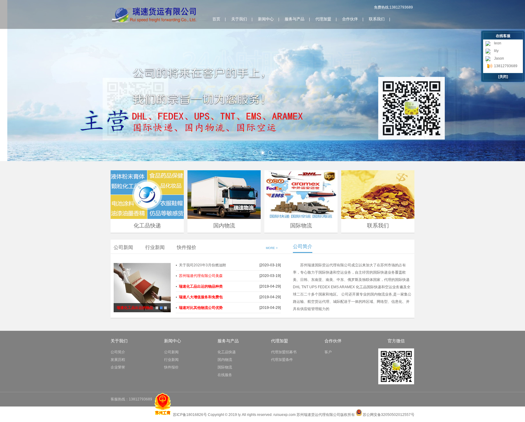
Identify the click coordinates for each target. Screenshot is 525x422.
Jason (499, 58)
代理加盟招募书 (284, 352)
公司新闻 (123, 247)
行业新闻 (155, 247)
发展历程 (118, 360)
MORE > (272, 248)
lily (496, 51)
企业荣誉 (118, 367)
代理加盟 (323, 19)
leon (497, 43)
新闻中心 (266, 19)
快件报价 (186, 247)
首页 (216, 19)
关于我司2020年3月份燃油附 (202, 265)
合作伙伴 (350, 19)
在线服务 (225, 375)
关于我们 (239, 19)
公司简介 (118, 352)
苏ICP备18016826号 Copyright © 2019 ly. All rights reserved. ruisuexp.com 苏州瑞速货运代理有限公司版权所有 (264, 415)
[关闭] (503, 76)
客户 (328, 352)
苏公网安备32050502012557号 (388, 415)
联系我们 (377, 19)
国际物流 (301, 226)
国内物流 (224, 226)
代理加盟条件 (282, 360)
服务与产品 (294, 19)
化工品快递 (147, 226)
